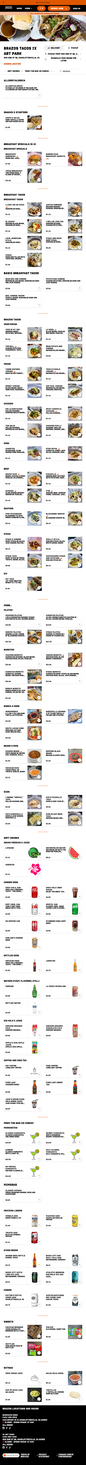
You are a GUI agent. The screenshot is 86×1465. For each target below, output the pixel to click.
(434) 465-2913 (10, 1417)
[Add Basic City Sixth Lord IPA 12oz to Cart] (39, 1281)
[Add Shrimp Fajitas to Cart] (39, 641)
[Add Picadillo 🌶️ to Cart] (79, 483)
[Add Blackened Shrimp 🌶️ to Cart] (79, 522)
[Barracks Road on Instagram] (4, 1428)
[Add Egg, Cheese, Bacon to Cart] (39, 304)
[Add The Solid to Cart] (39, 434)
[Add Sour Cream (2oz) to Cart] (39, 1382)
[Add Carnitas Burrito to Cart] (39, 680)
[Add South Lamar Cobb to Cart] (39, 737)
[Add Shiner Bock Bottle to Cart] (39, 1264)
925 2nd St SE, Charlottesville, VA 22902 (24, 1439)
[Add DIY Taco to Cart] (39, 588)
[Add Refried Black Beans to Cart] (79, 760)
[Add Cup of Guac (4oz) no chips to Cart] (39, 1399)
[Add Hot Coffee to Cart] (39, 1074)
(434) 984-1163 (10, 1436)
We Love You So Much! (43, 2)
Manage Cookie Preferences (65, 1455)
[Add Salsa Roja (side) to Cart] (79, 1382)
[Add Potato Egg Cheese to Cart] (79, 288)
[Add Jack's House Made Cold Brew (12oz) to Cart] (39, 1108)
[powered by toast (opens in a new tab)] (11, 1455)
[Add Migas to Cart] (39, 264)
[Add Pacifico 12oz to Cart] (79, 1225)
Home (19, 8)
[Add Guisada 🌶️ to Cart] (39, 499)
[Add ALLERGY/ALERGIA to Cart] (39, 95)
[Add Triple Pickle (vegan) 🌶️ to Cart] (79, 378)
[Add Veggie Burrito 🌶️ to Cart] (79, 664)
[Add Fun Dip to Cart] (79, 1336)
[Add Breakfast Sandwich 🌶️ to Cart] (39, 163)
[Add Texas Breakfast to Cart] (39, 180)
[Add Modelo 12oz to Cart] (39, 1225)
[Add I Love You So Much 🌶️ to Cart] (39, 213)
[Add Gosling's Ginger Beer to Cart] (39, 947)
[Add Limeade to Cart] (39, 857)
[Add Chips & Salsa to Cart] (39, 126)
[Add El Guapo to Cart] (39, 230)
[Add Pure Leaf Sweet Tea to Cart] (79, 1091)
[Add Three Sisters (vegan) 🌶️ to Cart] (39, 378)
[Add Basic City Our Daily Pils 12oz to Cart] (79, 1264)
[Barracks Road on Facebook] (6, 1428)
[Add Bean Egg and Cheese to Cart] (39, 288)
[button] (4, 2)
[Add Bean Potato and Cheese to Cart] (79, 355)
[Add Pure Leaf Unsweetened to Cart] (39, 1091)
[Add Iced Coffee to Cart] (79, 1074)
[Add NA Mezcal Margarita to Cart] (39, 1175)
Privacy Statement (44, 1455)
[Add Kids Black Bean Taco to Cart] (79, 823)
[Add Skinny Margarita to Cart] (79, 1142)
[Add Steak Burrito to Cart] (79, 680)
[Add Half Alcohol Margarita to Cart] (79, 1158)
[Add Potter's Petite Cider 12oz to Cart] (39, 1304)
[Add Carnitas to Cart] (39, 457)
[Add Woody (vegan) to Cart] (39, 395)
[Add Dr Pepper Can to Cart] (39, 930)
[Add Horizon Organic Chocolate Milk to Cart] (79, 1035)
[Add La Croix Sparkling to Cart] (79, 995)
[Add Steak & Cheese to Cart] (39, 548)
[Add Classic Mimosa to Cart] (39, 1199)
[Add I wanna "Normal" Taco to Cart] (39, 806)
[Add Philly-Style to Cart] (79, 548)
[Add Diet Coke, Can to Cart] (39, 913)
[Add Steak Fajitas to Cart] (79, 641)
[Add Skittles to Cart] (39, 1353)
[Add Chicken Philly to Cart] (79, 434)
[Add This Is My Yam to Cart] (39, 338)
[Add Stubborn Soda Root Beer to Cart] (79, 930)
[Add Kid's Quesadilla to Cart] (39, 823)
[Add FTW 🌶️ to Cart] (79, 499)
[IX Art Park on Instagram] (4, 1447)
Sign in (76, 8)
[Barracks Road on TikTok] (9, 1428)
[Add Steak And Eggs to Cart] (79, 247)
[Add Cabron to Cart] (39, 1158)
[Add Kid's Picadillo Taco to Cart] (79, 806)
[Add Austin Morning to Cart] (79, 213)
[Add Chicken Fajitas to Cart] (39, 624)
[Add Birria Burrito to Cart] (39, 697)
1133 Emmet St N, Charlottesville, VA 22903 (25, 1419)
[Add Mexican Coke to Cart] (39, 969)
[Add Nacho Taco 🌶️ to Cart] (39, 483)
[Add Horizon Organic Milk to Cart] (39, 1035)
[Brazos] (8, 7)
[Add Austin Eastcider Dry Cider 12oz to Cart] (79, 1304)
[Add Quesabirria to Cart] (39, 720)
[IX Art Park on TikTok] (9, 1447)
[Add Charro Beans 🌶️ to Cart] (39, 760)
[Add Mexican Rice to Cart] (39, 777)
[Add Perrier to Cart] (39, 995)
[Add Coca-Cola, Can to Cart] (39, 896)
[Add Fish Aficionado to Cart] (39, 522)
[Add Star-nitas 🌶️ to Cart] (79, 457)
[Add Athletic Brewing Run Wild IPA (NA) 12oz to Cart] (79, 1281)
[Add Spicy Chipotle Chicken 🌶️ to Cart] (79, 418)
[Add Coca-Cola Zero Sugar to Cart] (79, 896)
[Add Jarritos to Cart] (79, 969)
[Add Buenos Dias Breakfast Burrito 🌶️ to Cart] (79, 163)
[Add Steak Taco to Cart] (39, 565)
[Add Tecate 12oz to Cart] (39, 1241)
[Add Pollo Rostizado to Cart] (39, 418)
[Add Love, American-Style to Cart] (39, 247)
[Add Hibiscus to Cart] (39, 873)
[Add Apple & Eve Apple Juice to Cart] (39, 1051)
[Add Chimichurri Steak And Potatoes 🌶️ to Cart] (79, 565)
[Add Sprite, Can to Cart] (79, 913)
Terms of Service (25, 1455)
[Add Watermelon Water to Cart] (79, 857)
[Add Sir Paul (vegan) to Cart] (79, 395)
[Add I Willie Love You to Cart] (79, 230)
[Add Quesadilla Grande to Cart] (79, 720)
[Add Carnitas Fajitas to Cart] (79, 624)
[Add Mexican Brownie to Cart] (39, 1336)
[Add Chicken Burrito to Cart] (39, 664)
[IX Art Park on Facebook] (6, 1447)
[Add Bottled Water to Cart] (39, 1012)
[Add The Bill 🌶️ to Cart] (39, 355)
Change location (12, 63)
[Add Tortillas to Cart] (79, 1399)
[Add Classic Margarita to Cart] (39, 1142)
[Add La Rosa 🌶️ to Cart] (79, 338)
